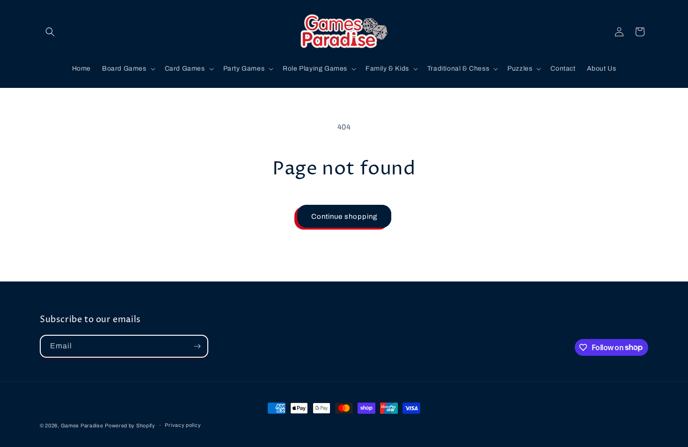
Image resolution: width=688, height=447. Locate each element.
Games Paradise (82, 425)
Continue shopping (344, 216)
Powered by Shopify (130, 425)
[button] (50, 32)
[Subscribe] (197, 346)
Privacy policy (183, 425)
